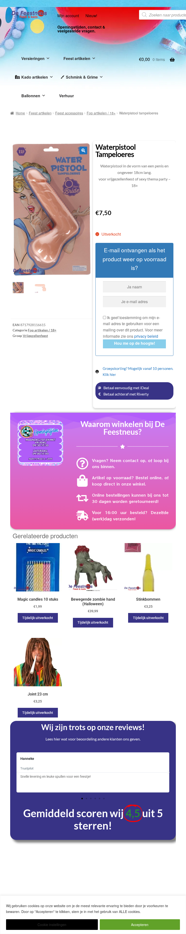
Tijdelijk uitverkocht (37, 618)
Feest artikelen (76, 58)
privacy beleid (146, 336)
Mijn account (68, 15)
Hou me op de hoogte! (134, 343)
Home (20, 113)
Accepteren (139, 924)
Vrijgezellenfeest (35, 336)
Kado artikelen (34, 77)
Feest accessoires (69, 113)
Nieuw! (91, 15)
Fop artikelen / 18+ (101, 113)
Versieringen (33, 58)
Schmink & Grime (82, 77)
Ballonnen (30, 95)
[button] (83, 150)
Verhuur (66, 95)
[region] (93, 915)
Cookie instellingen (52, 924)
